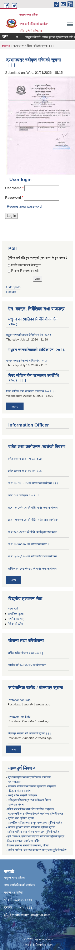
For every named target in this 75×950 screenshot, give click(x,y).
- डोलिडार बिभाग (15, 804)
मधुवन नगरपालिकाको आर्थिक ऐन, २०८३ (36, 350)
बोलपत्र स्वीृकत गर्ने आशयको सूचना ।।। (29, 733)
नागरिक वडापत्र (16, 618)
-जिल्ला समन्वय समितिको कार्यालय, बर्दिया (27, 845)
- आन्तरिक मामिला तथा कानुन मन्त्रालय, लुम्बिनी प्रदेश (34, 822)
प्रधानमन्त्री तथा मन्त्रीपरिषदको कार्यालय (29, 777)
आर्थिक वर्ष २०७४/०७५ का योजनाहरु (27, 665)
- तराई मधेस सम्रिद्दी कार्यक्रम (22, 795)
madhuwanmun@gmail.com (31, 915)
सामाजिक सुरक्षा (16, 613)
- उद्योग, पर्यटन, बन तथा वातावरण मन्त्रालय (29, 850)
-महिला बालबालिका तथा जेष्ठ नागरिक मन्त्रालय (30, 809)
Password (14, 197)
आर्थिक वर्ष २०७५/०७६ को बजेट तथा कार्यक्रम (32, 568)
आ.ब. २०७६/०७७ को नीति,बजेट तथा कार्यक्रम (32, 556)
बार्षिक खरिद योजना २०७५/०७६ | (25, 653)
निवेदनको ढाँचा (15, 623)
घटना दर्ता (13, 608)
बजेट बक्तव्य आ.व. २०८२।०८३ (25, 471)
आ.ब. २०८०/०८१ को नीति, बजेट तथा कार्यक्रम (33, 507)
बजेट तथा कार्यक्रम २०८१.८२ (24, 495)
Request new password (24, 206)
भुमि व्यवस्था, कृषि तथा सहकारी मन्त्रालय (28, 836)
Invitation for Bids (19, 699)
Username (14, 188)
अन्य (13, 580)
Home (6, 45)
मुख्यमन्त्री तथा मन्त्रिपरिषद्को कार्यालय (29, 813)
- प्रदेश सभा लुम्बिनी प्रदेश (20, 818)
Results (11, 291)
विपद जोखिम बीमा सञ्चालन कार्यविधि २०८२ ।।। (32, 391)
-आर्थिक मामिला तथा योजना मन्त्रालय (25, 831)
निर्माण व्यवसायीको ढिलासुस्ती (26, 265)
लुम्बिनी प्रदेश (57, 813)
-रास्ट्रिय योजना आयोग (18, 790)
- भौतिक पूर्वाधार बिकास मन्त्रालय (23, 827)
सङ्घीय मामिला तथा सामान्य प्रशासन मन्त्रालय (32, 786)
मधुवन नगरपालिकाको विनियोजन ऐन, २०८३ (28, 335)
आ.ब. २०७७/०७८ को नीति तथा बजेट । (28, 544)
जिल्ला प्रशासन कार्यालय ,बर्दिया (24, 840)
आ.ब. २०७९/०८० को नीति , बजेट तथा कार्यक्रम (33, 519)
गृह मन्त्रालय (15, 781)
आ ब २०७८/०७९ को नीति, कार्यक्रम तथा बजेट (32, 532)
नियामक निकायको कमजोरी (25, 270)
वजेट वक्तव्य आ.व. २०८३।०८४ (25, 458)
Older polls (13, 287)
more (14, 406)
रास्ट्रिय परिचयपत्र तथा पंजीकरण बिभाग (29, 800)
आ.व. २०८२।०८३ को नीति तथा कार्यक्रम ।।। (33, 483)
